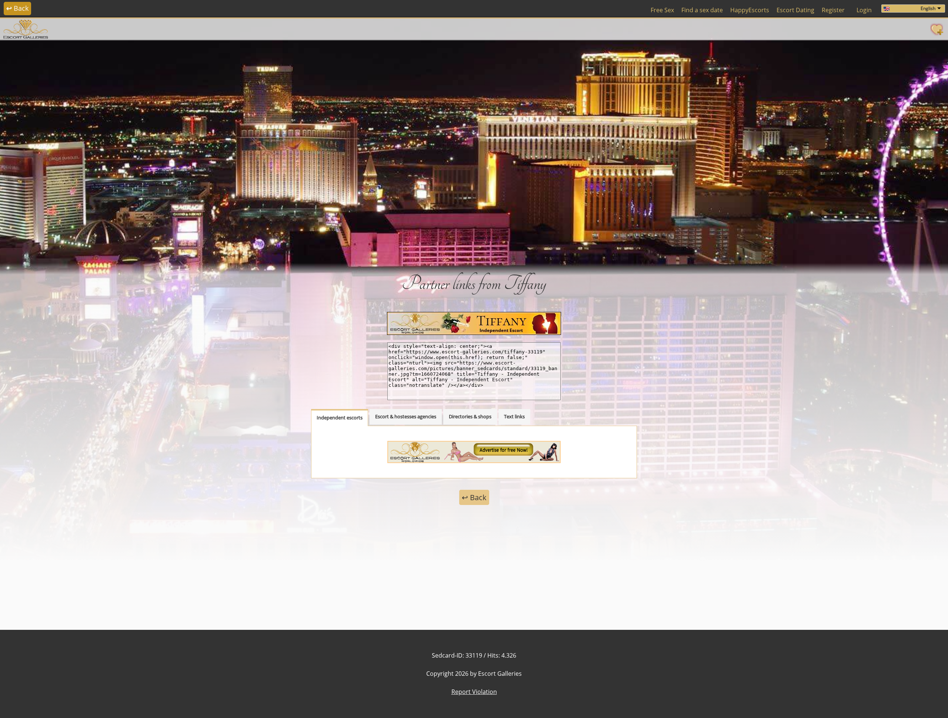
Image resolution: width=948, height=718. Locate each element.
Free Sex (662, 10)
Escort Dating (795, 10)
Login (864, 10)
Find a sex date (702, 10)
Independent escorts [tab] (340, 417)
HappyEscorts (749, 10)
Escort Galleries (500, 673)
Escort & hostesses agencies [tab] (405, 416)
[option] (474, 152)
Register (833, 10)
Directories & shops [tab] (470, 416)
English (928, 8)
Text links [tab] (514, 416)
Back (17, 8)
